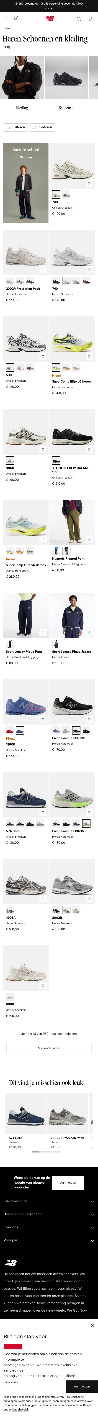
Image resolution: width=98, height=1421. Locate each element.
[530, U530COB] (20, 367)
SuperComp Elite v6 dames (26, 565)
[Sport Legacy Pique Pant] (43, 632)
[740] (89, 183)
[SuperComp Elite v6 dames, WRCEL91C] (10, 551)
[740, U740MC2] (86, 281)
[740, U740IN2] (76, 281)
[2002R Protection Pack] (43, 269)
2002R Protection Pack (23, 289)
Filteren (18, 127)
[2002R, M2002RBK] (56, 910)
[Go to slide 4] (57, 1153)
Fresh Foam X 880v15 (68, 831)
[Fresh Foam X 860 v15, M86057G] (86, 730)
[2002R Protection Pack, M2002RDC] (10, 281)
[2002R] (89, 898)
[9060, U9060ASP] (10, 997)
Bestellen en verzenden (23, 1214)
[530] (43, 356)
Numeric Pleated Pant (68, 559)
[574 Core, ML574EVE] (30, 823)
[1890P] (43, 719)
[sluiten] (92, 1325)
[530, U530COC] (10, 367)
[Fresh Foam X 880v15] (89, 812)
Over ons (11, 1227)
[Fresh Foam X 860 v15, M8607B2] (56, 730)
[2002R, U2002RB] (76, 910)
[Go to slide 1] (46, 9)
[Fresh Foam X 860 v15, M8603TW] (66, 730)
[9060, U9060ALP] (10, 461)
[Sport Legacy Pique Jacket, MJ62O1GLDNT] (56, 644)
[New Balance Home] (49, 18)
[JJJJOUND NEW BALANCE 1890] (89, 449)
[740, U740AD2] (56, 194)
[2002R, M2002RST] (66, 910)
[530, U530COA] (30, 367)
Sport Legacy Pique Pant (24, 652)
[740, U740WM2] (66, 281)
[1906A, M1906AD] (10, 910)
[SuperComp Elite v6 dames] (43, 539)
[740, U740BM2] (56, 281)
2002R (57, 918)
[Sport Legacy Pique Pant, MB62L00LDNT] (10, 644)
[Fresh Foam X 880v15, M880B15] (56, 823)
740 (55, 202)
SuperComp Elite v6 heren (71, 381)
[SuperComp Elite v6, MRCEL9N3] (76, 367)
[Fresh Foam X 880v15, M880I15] (76, 823)
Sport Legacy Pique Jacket (71, 652)
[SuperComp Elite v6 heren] (89, 356)
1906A (11, 918)
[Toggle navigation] (5, 18)
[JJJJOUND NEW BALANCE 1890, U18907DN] (56, 461)
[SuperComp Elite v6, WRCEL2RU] (20, 551)
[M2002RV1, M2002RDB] (30, 281)
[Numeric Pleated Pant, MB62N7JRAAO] (66, 551)
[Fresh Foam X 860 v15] (89, 719)
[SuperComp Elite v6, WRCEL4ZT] (30, 551)
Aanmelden (68, 1183)
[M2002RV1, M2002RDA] (20, 281)
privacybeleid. (18, 1409)
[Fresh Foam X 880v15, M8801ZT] (86, 823)
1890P (10, 744)
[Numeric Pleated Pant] (89, 539)
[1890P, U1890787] (20, 730)
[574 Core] (43, 812)
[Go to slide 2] (49, 9)
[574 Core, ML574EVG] (40, 823)
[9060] (43, 449)
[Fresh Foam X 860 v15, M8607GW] (76, 730)
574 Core (13, 831)
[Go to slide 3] (51, 9)
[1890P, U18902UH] (10, 730)
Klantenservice (15, 1201)
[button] (15, 19)
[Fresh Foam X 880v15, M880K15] (66, 823)
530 (9, 375)
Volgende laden (49, 1048)
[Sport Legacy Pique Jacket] (89, 632)
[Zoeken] (79, 19)
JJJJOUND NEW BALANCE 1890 (71, 470)
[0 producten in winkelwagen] (90, 19)
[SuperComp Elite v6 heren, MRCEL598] (56, 367)
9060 (10, 468)
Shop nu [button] (26, 157)
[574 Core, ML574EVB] (20, 823)
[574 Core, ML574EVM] (10, 823)
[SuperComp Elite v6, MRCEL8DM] (66, 367)
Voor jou (10, 1240)
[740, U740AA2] (66, 194)
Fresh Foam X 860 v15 (68, 738)
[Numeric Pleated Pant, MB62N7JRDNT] (56, 551)
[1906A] (43, 898)
